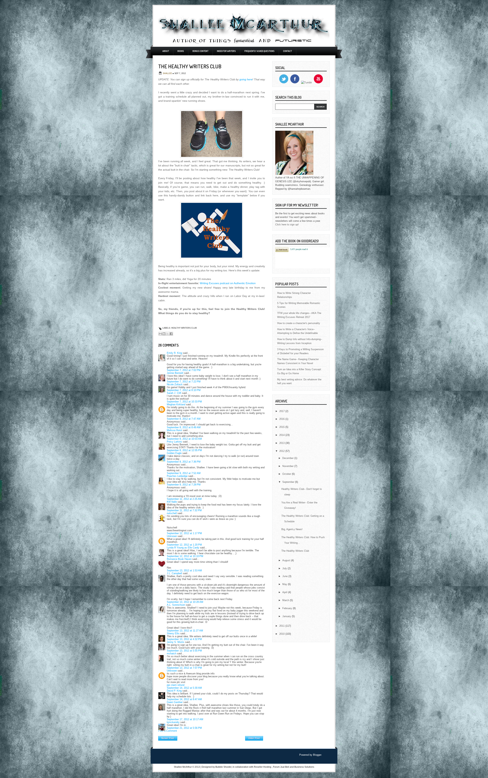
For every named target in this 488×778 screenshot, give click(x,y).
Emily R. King (174, 353)
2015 (282, 427)
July (285, 568)
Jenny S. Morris (175, 642)
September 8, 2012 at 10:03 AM (184, 438)
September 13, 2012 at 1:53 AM (184, 570)
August (286, 560)
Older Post (254, 738)
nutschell (172, 513)
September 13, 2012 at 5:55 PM (184, 650)
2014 (282, 435)
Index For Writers (226, 51)
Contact (287, 51)
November (288, 466)
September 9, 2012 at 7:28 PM (184, 484)
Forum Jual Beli (281, 767)
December (288, 458)
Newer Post (167, 738)
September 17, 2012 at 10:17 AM (185, 719)
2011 (282, 625)
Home (211, 737)
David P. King (174, 690)
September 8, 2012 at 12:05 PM (184, 450)
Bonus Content (200, 51)
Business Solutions (304, 767)
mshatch (171, 653)
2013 (282, 443)
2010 (282, 633)
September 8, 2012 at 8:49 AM (184, 427)
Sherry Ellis (173, 633)
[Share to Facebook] (171, 334)
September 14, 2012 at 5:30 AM (184, 687)
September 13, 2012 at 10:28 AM (185, 602)
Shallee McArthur (183, 767)
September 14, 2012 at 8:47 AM (184, 699)
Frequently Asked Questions (259, 51)
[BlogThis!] (164, 334)
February (287, 608)
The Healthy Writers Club (295, 550)
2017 (282, 411)
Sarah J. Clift (174, 393)
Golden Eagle (174, 453)
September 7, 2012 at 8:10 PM (184, 390)
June (285, 576)
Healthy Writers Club (184, 328)
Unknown (172, 536)
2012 (282, 451)
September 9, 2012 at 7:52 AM (184, 473)
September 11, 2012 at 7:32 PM (184, 510)
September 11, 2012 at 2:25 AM (184, 498)
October (287, 473)
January (287, 616)
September (288, 482)
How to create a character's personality (298, 323)
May (285, 584)
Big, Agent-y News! (292, 529)
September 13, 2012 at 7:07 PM (184, 667)
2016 (282, 419)
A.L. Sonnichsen (176, 604)
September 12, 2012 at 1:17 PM (184, 533)
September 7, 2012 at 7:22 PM (184, 381)
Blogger (317, 754)
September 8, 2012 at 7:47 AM (184, 418)
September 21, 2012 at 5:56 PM (184, 727)
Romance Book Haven (179, 559)
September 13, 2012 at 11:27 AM (185, 630)
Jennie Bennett (175, 373)
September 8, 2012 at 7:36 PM (184, 461)
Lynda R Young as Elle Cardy (183, 547)
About (165, 51)
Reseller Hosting (262, 767)
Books (180, 51)
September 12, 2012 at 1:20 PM (184, 544)
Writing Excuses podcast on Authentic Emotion (228, 283)
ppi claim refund (175, 685)
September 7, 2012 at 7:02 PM (184, 370)
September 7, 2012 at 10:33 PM (184, 401)
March (286, 600)
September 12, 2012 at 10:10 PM (185, 556)
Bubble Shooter (223, 767)
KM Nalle (172, 501)
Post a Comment (167, 730)
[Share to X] (167, 334)
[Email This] (160, 334)
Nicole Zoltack (175, 384)
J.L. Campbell (174, 573)
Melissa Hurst (174, 430)
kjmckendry (173, 722)
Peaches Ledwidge (177, 476)
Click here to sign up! (287, 224)
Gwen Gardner (175, 702)
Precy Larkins (174, 441)
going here (245, 79)
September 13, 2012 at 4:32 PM (184, 639)
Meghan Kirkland (176, 404)
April (285, 592)
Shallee (168, 73)
